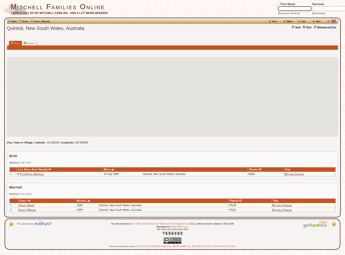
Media (290, 21)
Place (16, 43)
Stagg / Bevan (26, 205)
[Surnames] (318, 13)
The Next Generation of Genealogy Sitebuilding (159, 223)
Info (303, 21)
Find (274, 21)
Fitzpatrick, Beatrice (32, 174)
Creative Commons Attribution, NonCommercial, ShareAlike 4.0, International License (185, 246)
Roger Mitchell (179, 226)
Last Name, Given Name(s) (33, 169)
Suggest (31, 43)
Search (25, 21)
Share (298, 27)
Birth (107, 169)
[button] (172, 94)
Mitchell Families (294, 174)
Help (318, 21)
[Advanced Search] (289, 13)
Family (23, 200)
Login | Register (42, 21)
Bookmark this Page (326, 27)
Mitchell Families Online (58, 7)
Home (14, 21)
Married (82, 200)
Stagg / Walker (27, 209)
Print (309, 27)
